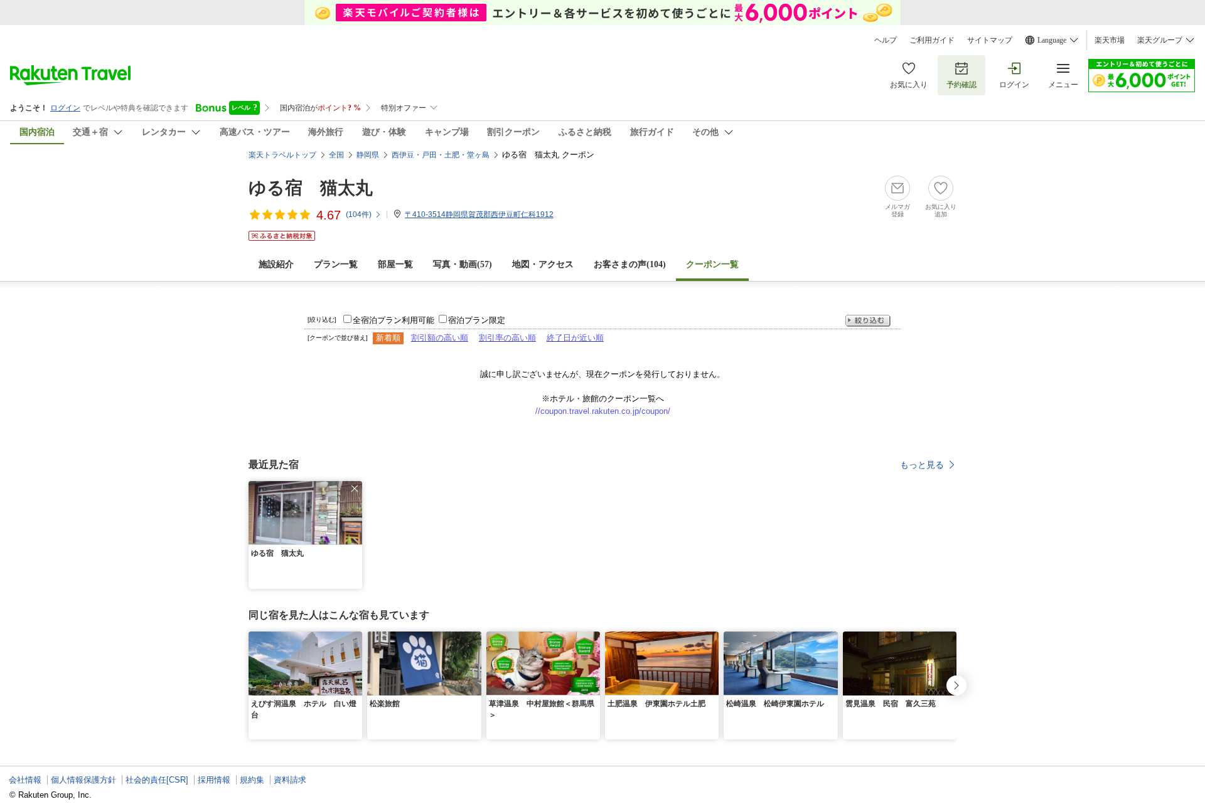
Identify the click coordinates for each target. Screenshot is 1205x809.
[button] (354, 488)
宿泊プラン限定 (476, 320)
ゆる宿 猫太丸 (311, 188)
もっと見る (922, 465)
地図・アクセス (543, 264)
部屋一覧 (395, 264)
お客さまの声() (630, 264)
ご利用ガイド (932, 40)
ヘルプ (885, 40)
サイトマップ (989, 40)
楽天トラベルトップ (282, 155)
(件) (359, 214)
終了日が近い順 (575, 337)
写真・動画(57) (462, 264)
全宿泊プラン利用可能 (393, 320)
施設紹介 (276, 264)
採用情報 (214, 780)
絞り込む (868, 321)
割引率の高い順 (507, 337)
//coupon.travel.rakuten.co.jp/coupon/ (602, 411)
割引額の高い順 (439, 337)
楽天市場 (1110, 40)
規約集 (252, 780)
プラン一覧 (336, 264)
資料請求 (290, 780)
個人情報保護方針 (83, 780)
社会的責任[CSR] (157, 780)
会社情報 (25, 780)
